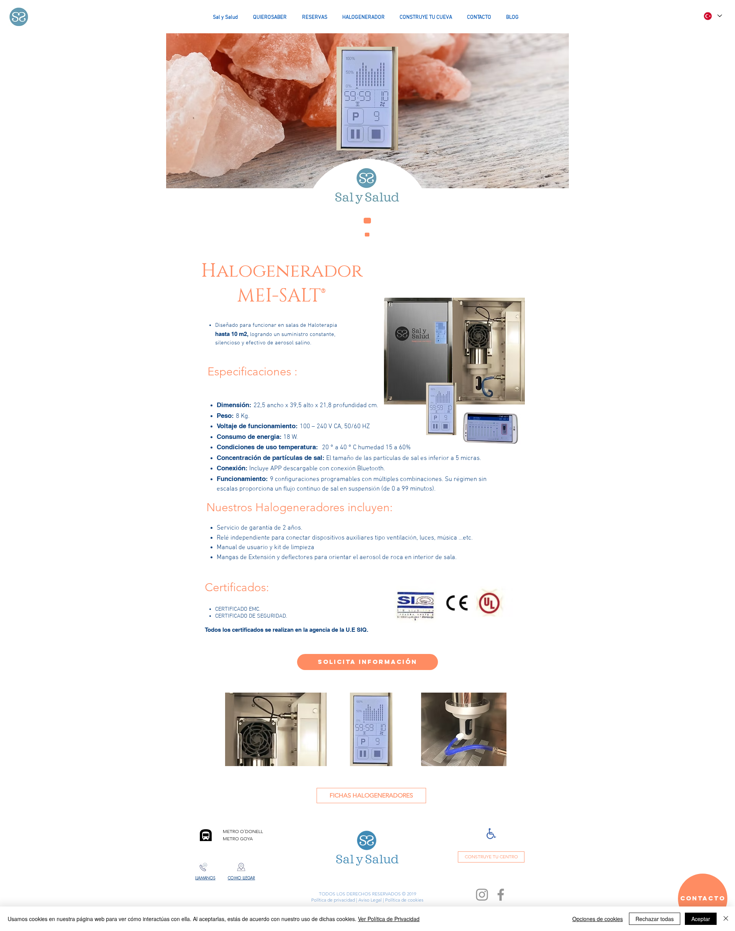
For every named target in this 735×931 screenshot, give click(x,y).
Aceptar (700, 919)
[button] (367, 662)
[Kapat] (725, 919)
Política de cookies (403, 900)
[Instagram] (482, 895)
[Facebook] (501, 895)
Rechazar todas (654, 919)
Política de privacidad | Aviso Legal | (347, 900)
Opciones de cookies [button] (597, 919)
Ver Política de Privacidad (389, 919)
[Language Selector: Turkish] (712, 16)
